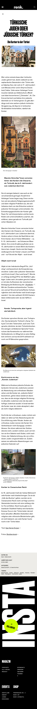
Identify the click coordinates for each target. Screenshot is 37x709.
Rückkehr (29, 285)
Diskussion (5, 699)
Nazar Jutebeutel (18, 696)
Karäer (22, 572)
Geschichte (4, 572)
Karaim (27, 572)
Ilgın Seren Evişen (12, 528)
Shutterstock (12, 534)
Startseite (5, 667)
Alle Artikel (6, 669)
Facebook (20, 673)
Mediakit (4, 671)
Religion (8, 574)
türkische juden (17, 574)
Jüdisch (16, 572)
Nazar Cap (16, 694)
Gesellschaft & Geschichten (10, 567)
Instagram (20, 671)
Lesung (4, 696)
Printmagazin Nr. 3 (19, 692)
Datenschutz (21, 667)
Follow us (10, 627)
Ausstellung (5, 692)
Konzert (4, 694)
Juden (11, 572)
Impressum (20, 669)
